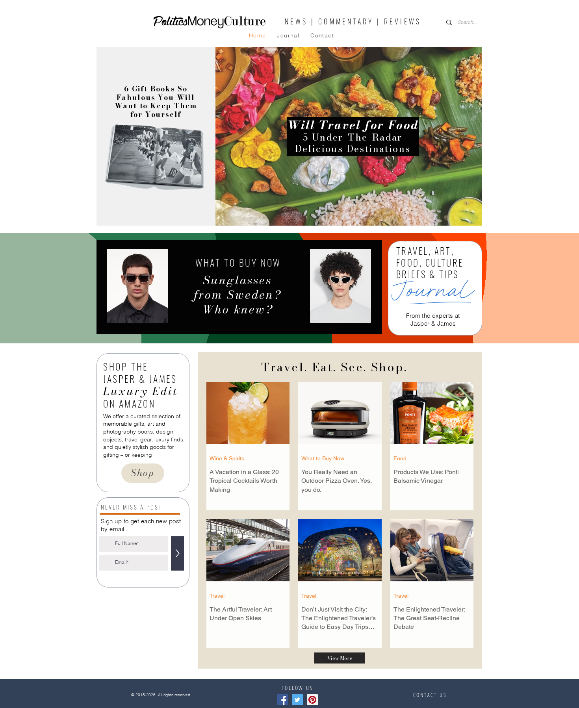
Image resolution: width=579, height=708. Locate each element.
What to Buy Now (322, 458)
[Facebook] (282, 699)
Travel (217, 596)
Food (399, 458)
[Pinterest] (312, 699)
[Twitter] (297, 699)
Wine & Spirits (227, 458)
